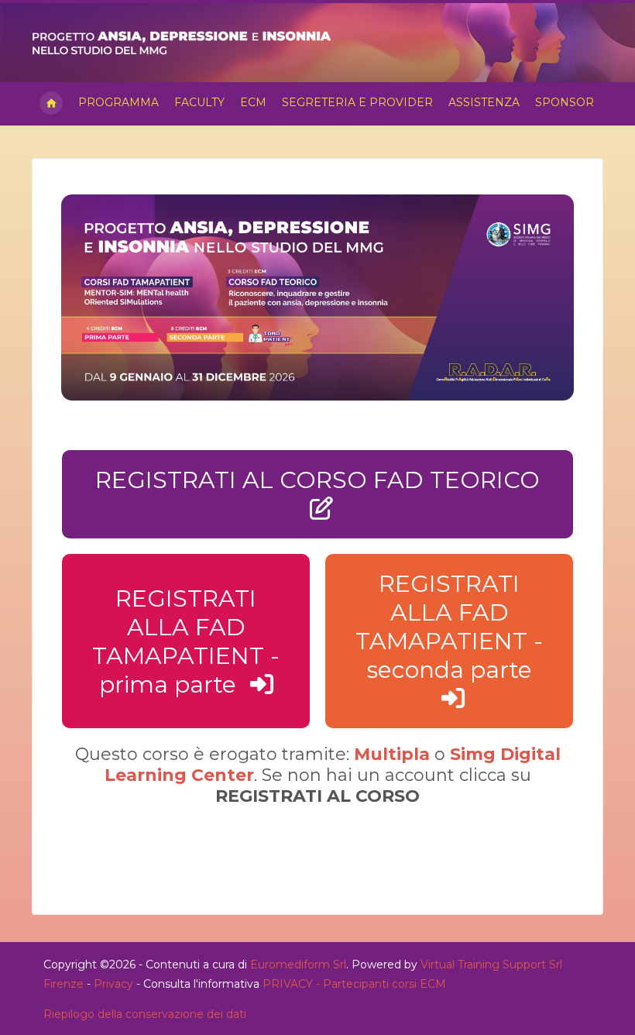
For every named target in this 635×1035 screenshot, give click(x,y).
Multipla (392, 754)
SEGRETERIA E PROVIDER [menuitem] (357, 102)
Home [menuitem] (51, 104)
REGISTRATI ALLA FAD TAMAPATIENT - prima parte (186, 641)
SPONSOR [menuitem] (564, 102)
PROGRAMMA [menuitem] (118, 102)
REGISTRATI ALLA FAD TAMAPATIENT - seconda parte (449, 626)
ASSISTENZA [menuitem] (484, 102)
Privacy (113, 984)
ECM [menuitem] (253, 102)
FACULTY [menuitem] (199, 102)
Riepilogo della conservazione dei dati (144, 1014)
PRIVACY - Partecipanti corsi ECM (354, 984)
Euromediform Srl (298, 964)
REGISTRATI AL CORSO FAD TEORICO (317, 480)
